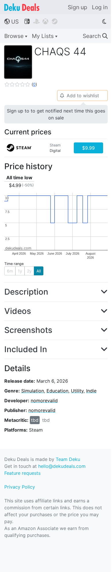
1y (20, 270)
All (38, 270)
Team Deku (68, 459)
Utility (77, 391)
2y (29, 270)
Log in (100, 7)
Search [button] (95, 36)
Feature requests (22, 473)
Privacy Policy (19, 487)
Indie (91, 391)
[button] (20, 84)
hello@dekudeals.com (62, 466)
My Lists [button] (43, 36)
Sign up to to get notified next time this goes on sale (56, 114)
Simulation (32, 391)
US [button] (11, 21)
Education (57, 391)
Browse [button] (14, 36)
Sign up (77, 7)
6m (10, 270)
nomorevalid (44, 400)
